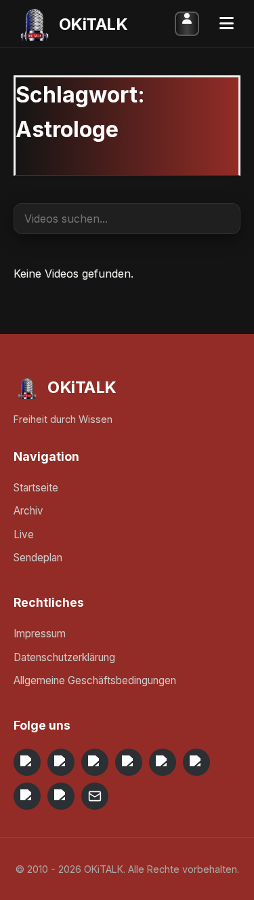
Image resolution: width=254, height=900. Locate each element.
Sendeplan (38, 557)
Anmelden (187, 24)
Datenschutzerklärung (64, 657)
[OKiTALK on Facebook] (61, 762)
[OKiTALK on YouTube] (196, 762)
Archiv (28, 510)
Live (24, 534)
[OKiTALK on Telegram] (27, 762)
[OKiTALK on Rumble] (27, 796)
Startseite (36, 487)
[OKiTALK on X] (61, 796)
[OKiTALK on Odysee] (94, 762)
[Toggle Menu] (226, 23)
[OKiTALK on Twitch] (162, 762)
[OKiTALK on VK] (128, 762)
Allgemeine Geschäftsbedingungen (95, 680)
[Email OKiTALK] (94, 796)
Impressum (40, 633)
